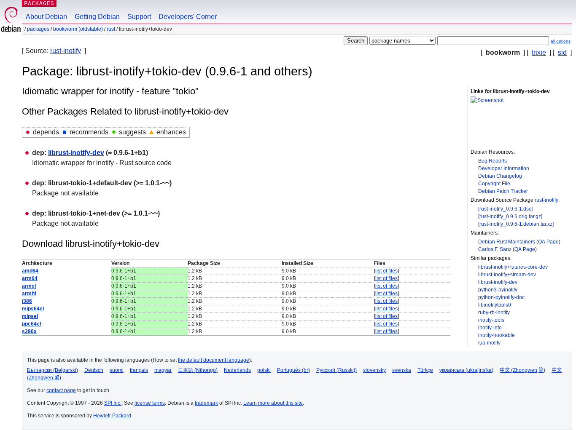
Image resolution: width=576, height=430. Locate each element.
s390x (29, 331)
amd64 (30, 271)
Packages (39, 3)
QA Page (548, 242)
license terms (150, 403)
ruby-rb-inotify (494, 312)
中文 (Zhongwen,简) (522, 370)
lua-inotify (489, 343)
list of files (386, 271)
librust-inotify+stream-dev (507, 275)
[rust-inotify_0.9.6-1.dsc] (505, 209)
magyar (163, 370)
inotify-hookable (496, 335)
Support (139, 16)
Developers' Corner (188, 16)
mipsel (30, 316)
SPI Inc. (112, 403)
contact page (61, 390)
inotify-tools (491, 320)
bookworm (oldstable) (78, 29)
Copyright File (494, 184)
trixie (539, 52)
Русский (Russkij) (336, 370)
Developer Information (503, 168)
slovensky (374, 370)
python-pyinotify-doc (501, 297)
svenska (401, 370)
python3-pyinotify (497, 290)
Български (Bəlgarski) (52, 370)
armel (29, 286)
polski (264, 370)
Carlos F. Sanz (494, 249)
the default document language (213, 360)
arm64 (30, 278)
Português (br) (293, 370)
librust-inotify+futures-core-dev (513, 267)
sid (562, 52)
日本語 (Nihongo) (198, 370)
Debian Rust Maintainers (506, 242)
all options (561, 41)
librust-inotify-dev (497, 282)
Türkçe (425, 370)
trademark (206, 403)
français (139, 370)
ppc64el (31, 324)
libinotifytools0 (494, 305)
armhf (29, 293)
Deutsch (93, 370)
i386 (27, 301)
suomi (117, 370)
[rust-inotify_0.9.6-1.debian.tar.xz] (516, 224)
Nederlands (237, 370)
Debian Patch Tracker (503, 191)
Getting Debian (97, 16)
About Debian (46, 16)
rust (111, 29)
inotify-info (490, 328)
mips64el (33, 309)
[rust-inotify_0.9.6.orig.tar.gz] (510, 216)
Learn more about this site (273, 403)
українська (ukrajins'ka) (466, 370)
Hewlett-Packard (112, 416)
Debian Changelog (500, 176)
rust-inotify (65, 50)
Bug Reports (492, 161)
